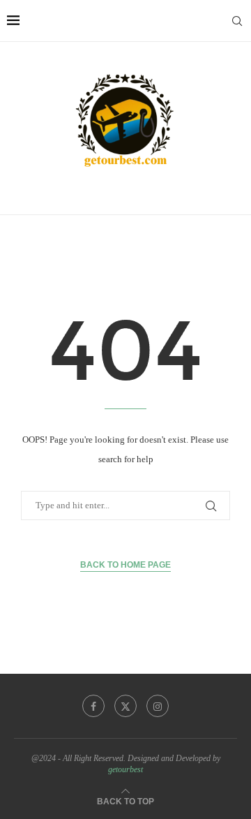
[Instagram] (157, 706)
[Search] (237, 21)
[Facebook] (93, 706)
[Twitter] (125, 706)
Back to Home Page (125, 565)
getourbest (125, 769)
